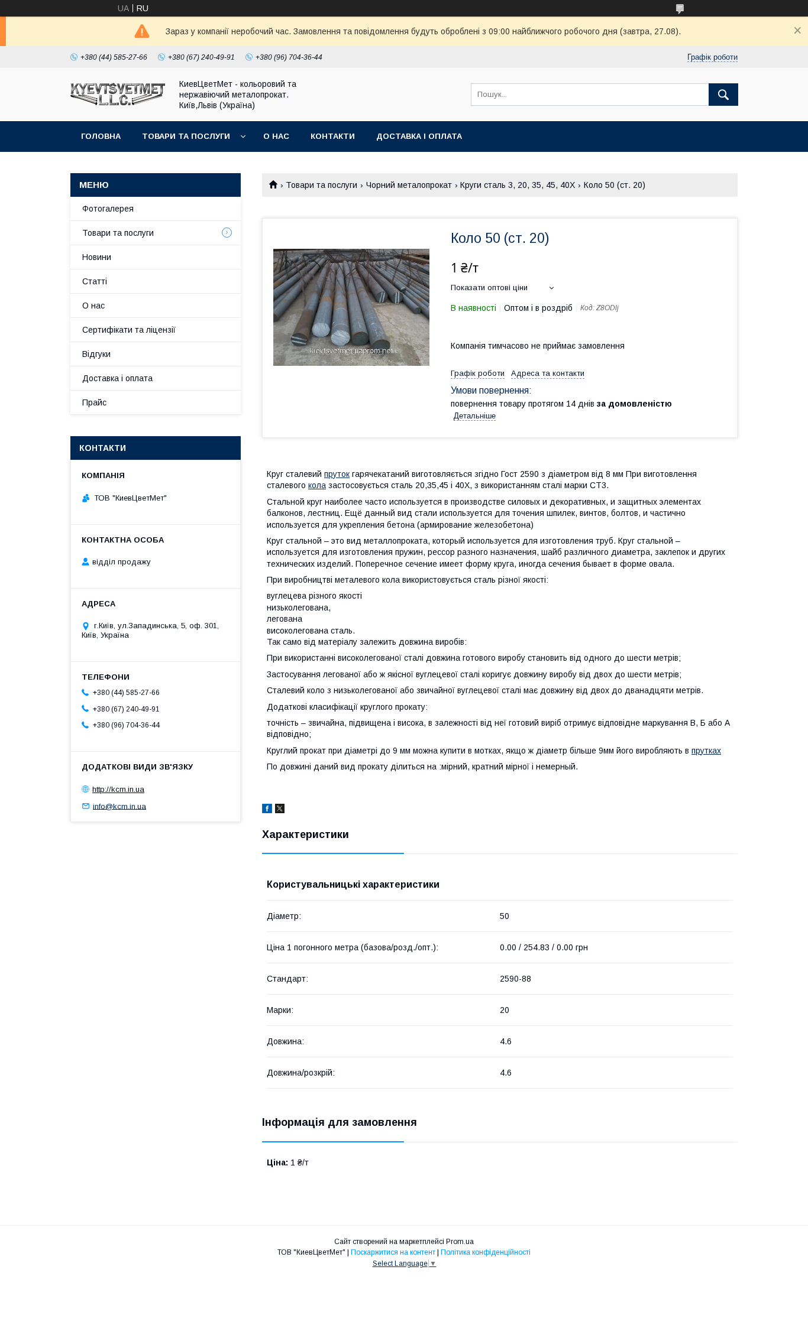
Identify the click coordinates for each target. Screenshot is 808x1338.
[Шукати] (723, 94)
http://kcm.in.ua (118, 789)
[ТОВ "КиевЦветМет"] (117, 102)
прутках (706, 750)
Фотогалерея (108, 208)
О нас (276, 136)
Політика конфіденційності (486, 1252)
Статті (94, 281)
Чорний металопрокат (409, 185)
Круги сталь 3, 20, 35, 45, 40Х (517, 185)
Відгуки (96, 354)
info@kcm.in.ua (119, 805)
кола (317, 485)
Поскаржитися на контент (393, 1252)
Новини (96, 257)
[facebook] (267, 810)
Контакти (333, 136)
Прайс (94, 402)
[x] (280, 810)
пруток (337, 474)
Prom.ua (460, 1242)
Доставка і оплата (419, 136)
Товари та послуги (186, 136)
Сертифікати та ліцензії (129, 329)
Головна (101, 136)
